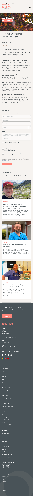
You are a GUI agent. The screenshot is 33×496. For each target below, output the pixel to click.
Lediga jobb (4, 366)
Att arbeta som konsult (7, 401)
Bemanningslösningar (7, 454)
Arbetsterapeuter (6, 443)
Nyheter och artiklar (6, 398)
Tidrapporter (5, 422)
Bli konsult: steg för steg (7, 406)
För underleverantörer (7, 409)
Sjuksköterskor (5, 435)
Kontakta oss (5, 414)
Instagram (13, 50)
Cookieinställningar (5, 474)
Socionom (4, 374)
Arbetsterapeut (5, 384)
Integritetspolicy (5, 479)
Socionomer (4, 441)
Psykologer (4, 449)
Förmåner (4, 411)
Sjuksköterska (5, 368)
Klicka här (7, 316)
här (26, 89)
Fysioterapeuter (5, 446)
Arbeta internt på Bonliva (7, 425)
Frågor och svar (5, 403)
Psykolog (4, 376)
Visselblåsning (5, 476)
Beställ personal (5, 433)
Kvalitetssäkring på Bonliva (8, 457)
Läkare (3, 371)
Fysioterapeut (5, 382)
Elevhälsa (4, 451)
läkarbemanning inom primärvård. (11, 70)
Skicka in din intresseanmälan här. (17, 79)
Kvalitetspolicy (5, 484)
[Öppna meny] (29, 7)
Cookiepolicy (4, 481)
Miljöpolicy (4, 486)
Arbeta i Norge (5, 390)
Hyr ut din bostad (6, 419)
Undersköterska (5, 379)
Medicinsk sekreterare (7, 387)
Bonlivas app (5, 417)
